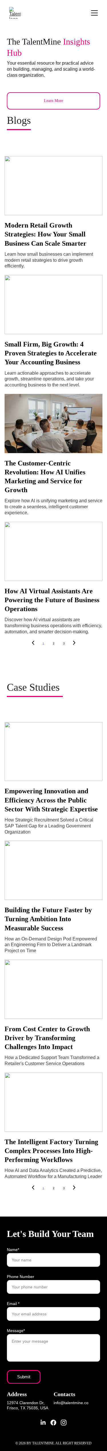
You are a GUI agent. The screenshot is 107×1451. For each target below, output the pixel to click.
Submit (23, 1376)
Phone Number (20, 1276)
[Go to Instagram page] (63, 1422)
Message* (16, 1330)
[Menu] (94, 13)
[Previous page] (33, 643)
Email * (13, 1303)
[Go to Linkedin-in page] (43, 1422)
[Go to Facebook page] (53, 1422)
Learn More (53, 101)
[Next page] (74, 643)
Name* (13, 1249)
